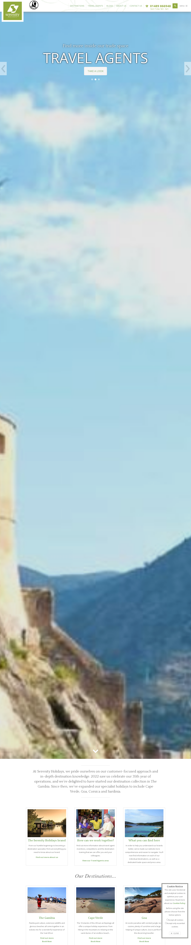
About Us (121, 5)
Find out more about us (47, 857)
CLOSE (176, 933)
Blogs (109, 5)
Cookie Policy (179, 903)
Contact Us (136, 5)
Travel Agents (95, 5)
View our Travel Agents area (95, 860)
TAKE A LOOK (95, 71)
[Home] (12, 19)
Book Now (47, 941)
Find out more (47, 938)
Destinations (77, 5)
